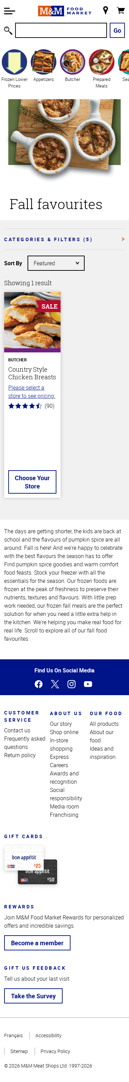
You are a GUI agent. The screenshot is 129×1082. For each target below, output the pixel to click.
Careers (59, 765)
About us (66, 713)
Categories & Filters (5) (48, 239)
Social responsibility (66, 794)
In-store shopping (61, 744)
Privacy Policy (55, 1051)
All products (104, 724)
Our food (106, 713)
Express (59, 757)
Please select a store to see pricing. (31, 392)
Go (117, 30)
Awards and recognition (64, 777)
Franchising (64, 814)
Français (13, 1035)
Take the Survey (33, 996)
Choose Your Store (32, 482)
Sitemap (19, 1051)
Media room (64, 806)
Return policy (20, 755)
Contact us (17, 730)
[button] (9, 11)
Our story (61, 724)
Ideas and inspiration (103, 753)
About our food (102, 736)
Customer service (22, 716)
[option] (14, 68)
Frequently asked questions (24, 743)
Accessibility (48, 1035)
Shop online (64, 732)
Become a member (37, 943)
